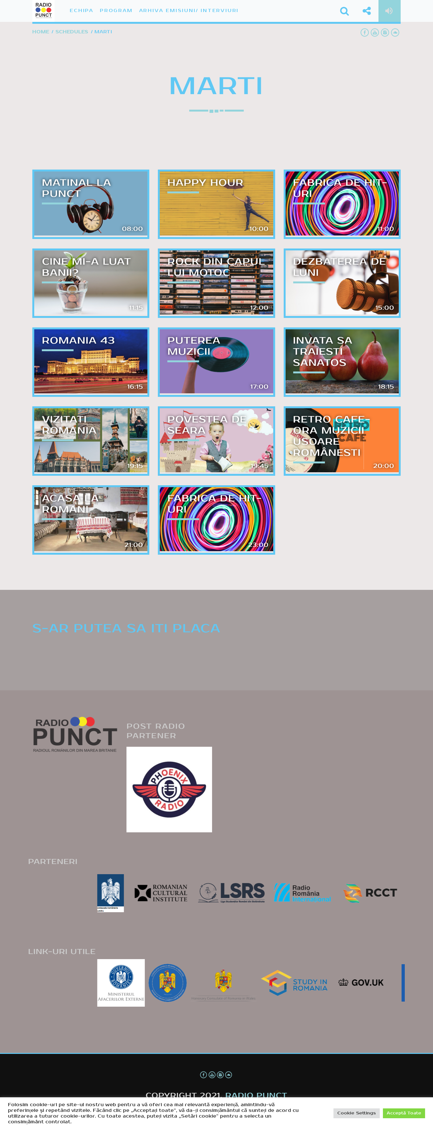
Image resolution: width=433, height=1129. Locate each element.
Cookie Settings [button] (356, 1113)
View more (90, 204)
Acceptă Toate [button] (404, 1113)
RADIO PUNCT (256, 1095)
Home (40, 32)
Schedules (71, 32)
